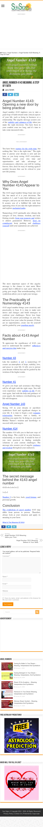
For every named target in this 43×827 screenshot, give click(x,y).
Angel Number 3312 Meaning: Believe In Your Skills (27, 540)
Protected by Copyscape (31, 813)
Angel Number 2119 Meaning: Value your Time (15, 535)
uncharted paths (18, 208)
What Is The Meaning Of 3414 (13, 522)
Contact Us (18, 813)
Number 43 (9, 358)
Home (4, 53)
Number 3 (7, 497)
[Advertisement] (21, 635)
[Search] (37, 612)
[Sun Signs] (21, 7)
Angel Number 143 (14, 403)
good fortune (31, 497)
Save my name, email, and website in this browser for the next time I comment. (21, 599)
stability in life (28, 390)
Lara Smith (9, 90)
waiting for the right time (26, 148)
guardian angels (27, 325)
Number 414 (10, 428)
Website (5, 591)
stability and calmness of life (20, 122)
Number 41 (9, 381)
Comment (6, 556)
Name (5, 576)
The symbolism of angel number (17, 509)
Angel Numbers (12, 53)
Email (5, 584)
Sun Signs (5, 811)
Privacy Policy (8, 813)
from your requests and (24, 218)
